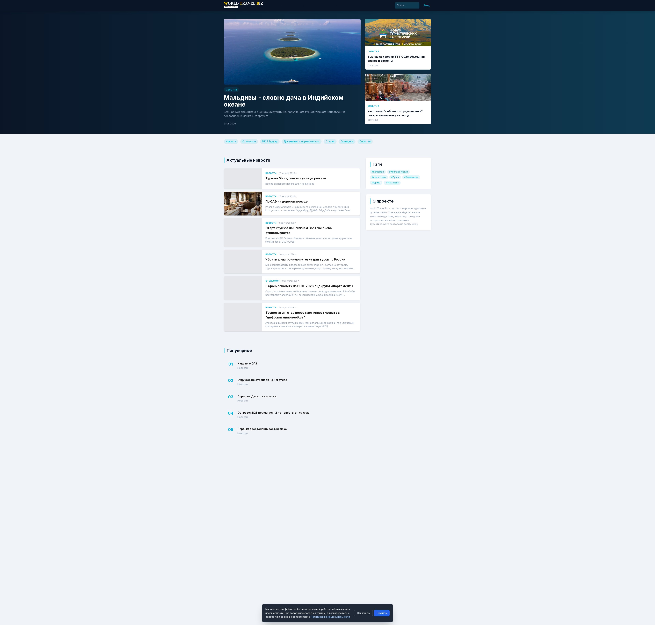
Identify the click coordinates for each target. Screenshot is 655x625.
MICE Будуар (302, 5)
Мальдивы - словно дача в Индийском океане (284, 101)
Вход (427, 5)
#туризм (376, 182)
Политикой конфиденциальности (330, 616)
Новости (269, 5)
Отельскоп (284, 5)
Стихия (357, 5)
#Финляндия (392, 182)
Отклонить (363, 613)
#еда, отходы (379, 177)
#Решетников (411, 177)
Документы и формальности (331, 5)
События (386, 5)
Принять (382, 613)
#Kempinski (378, 171)
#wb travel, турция (398, 171)
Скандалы (371, 5)
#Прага (395, 177)
